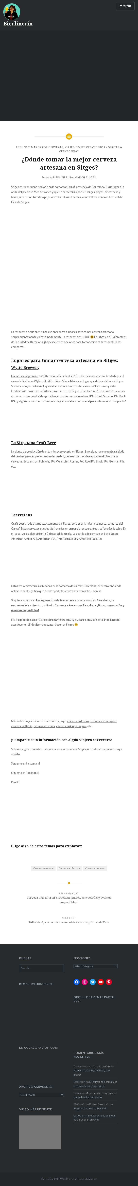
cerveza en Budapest (104, 721)
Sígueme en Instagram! (25, 763)
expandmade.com (88, 1178)
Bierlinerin (18, 23)
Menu (127, 6)
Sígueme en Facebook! (25, 772)
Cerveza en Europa (69, 868)
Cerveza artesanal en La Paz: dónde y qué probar (94, 1070)
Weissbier (62, 461)
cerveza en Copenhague (71, 726)
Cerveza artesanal (43, 868)
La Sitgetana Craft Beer (33, 442)
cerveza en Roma (44, 726)
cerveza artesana (103, 332)
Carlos (77, 1115)
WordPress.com (68, 1178)
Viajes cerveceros (95, 868)
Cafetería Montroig (58, 533)
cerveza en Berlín (21, 726)
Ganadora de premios (24, 376)
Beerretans (21, 514)
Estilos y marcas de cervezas (39, 147)
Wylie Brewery (25, 367)
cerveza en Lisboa (78, 721)
